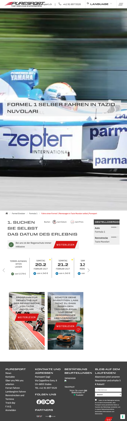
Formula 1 (33, 213)
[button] (120, 4)
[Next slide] (88, 270)
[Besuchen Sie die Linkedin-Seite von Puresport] (52, 403)
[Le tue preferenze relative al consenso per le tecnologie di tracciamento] (122, 416)
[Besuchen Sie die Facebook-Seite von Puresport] (38, 403)
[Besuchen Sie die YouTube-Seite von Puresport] (47, 403)
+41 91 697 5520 (48, 387)
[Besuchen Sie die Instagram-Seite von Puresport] (43, 403)
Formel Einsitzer (18, 213)
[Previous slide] (4, 270)
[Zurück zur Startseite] (7, 213)
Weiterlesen (65, 244)
